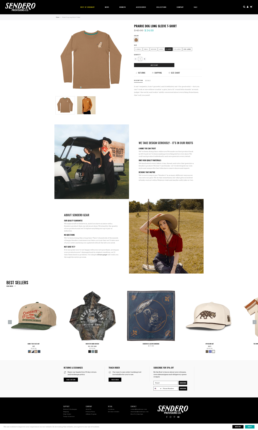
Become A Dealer (113, 411)
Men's (107, 7)
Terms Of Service (69, 416)
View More (9, 286)
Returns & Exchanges (70, 409)
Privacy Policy (90, 411)
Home (57, 17)
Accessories (141, 7)
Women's (122, 7)
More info (238, 427)
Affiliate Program (91, 414)
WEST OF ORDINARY (87, 7)
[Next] (124, 59)
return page (102, 255)
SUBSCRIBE (183, 383)
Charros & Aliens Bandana (151, 344)
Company (180, 7)
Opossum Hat (209, 344)
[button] (71, 380)
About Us (88, 409)
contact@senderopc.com (139, 409)
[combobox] (158, 389)
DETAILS (148, 80)
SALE (195, 7)
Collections (161, 7)
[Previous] (59, 59)
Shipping (66, 411)
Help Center (67, 414)
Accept (250, 427)
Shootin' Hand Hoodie (92, 344)
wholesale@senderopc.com (139, 411)
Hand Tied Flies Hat (34, 344)
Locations (111, 409)
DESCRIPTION (138, 80)
